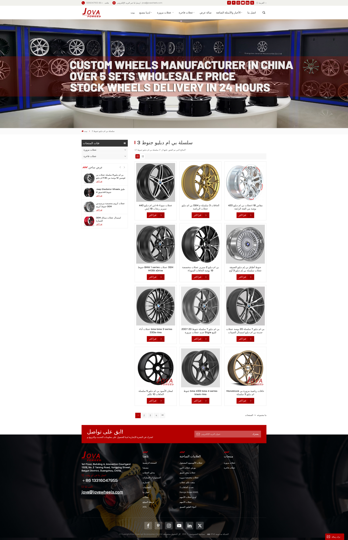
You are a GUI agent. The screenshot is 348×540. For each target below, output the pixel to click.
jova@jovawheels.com (102, 491)
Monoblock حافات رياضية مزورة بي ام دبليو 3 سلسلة (245, 392)
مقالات (146, 497)
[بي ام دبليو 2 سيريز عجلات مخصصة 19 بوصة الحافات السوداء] (200, 244)
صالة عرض (206, 12)
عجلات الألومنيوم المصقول (191, 463)
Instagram (169, 525)
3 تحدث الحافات (187, 487)
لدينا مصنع (144, 12)
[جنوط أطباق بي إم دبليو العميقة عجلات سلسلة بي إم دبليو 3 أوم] (245, 244)
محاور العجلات (149, 472)
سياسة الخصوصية (197, 534)
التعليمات (147, 487)
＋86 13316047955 (100, 480)
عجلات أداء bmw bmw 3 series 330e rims (155, 331)
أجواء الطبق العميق (188, 507)
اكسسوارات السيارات (152, 477)
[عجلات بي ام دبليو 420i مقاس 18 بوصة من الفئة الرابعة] (245, 182)
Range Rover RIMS (189, 492)
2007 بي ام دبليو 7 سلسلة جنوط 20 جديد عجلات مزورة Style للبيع (200, 331)
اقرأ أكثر (99, 181)
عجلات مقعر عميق (187, 472)
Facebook (148, 525)
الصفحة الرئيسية (150, 463)
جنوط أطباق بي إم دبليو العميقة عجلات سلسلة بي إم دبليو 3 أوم (245, 269)
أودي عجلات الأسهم (188, 497)
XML (145, 507)
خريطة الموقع (148, 502)
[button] (124, 167)
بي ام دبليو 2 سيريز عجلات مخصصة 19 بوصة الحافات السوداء (200, 269)
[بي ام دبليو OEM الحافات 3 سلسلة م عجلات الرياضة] (200, 182)
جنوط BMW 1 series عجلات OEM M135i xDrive (155, 269)
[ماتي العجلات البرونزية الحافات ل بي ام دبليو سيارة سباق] (89, 221)
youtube (179, 525)
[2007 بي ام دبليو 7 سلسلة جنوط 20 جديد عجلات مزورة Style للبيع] (200, 306)
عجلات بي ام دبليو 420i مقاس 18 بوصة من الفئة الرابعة (245, 207)
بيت (133, 12)
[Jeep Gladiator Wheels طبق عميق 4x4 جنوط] (89, 178)
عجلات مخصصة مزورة (189, 477)
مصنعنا (145, 467)
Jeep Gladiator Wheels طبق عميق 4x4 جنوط (110, 176)
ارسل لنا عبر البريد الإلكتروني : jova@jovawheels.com (139, 3)
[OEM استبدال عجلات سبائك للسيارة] (89, 206)
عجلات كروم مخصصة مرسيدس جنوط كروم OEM (110, 190)
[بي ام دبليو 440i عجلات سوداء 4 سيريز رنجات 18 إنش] (155, 182)
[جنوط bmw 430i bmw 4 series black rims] (200, 367)
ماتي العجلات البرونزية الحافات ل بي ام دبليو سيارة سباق (110, 219)
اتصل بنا (251, 12)
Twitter (200, 525)
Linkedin (189, 525)
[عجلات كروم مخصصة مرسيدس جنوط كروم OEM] (89, 192)
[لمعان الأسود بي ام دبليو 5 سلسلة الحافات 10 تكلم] (155, 367)
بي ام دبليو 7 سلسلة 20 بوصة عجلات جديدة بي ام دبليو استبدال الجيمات (245, 331)
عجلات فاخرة (186, 12)
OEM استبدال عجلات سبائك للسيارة (108, 205)
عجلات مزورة (164, 12)
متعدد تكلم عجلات (187, 482)
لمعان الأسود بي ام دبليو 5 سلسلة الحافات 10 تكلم (156, 392)
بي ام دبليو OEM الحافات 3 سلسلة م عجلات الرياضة (200, 207)
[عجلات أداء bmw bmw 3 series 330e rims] (155, 306)
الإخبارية (146, 482)
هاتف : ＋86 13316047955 (97, 3)
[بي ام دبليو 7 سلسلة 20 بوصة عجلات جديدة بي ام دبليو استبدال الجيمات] (245, 306)
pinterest (158, 525)
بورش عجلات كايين (188, 467)
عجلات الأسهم (186, 502)
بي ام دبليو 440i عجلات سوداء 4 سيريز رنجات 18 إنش (155, 207)
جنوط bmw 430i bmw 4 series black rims (200, 392)
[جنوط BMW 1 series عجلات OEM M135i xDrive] (155, 244)
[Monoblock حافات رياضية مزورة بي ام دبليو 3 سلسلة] (245, 367)
